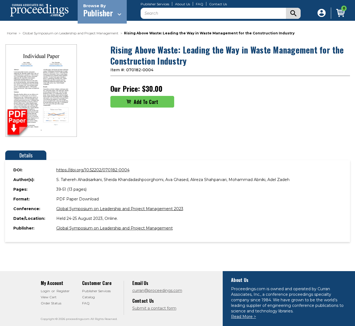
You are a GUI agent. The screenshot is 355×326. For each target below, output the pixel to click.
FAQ (199, 4)
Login (45, 291)
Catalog (88, 297)
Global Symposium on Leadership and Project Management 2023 (119, 208)
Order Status (51, 303)
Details (25, 155)
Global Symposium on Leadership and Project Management (114, 228)
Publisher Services (155, 4)
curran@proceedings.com (157, 290)
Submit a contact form (154, 308)
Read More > (243, 316)
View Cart (49, 297)
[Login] (321, 13)
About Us (182, 4)
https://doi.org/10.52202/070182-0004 (93, 169)
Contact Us (218, 4)
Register (63, 291)
